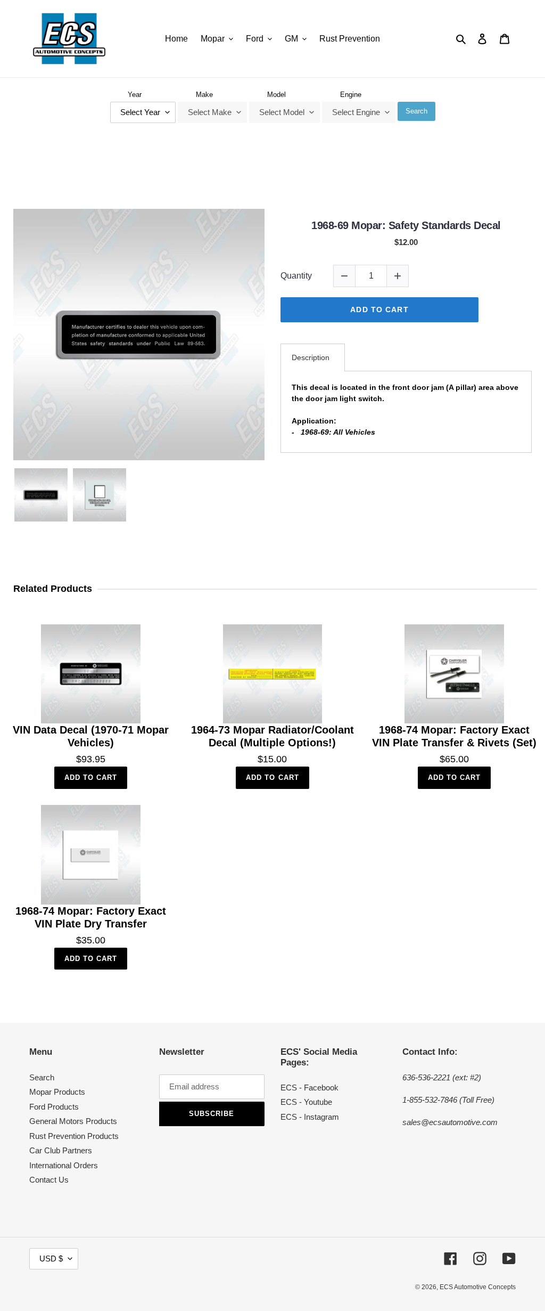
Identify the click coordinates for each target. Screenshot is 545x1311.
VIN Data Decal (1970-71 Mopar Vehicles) (91, 736)
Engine (350, 95)
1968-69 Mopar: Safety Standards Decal (406, 225)
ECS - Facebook (309, 1087)
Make (204, 95)
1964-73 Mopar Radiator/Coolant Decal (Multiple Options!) (272, 736)
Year (135, 95)
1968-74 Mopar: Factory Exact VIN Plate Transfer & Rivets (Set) (454, 736)
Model (276, 95)
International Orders (63, 1165)
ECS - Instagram (309, 1116)
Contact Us (49, 1179)
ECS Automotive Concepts (478, 1287)
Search (416, 111)
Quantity (296, 275)
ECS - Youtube (306, 1101)
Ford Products (54, 1106)
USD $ (51, 1258)
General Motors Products (73, 1121)
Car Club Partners (60, 1150)
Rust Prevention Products (74, 1136)
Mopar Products (57, 1091)
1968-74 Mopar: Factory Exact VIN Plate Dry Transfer (90, 917)
